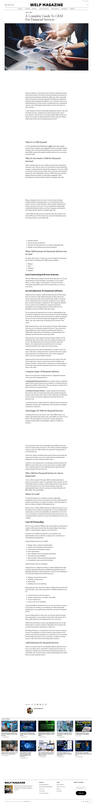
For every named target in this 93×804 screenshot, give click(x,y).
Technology (59, 791)
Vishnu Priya (78, 735)
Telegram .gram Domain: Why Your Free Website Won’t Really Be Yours (9, 734)
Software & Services (61, 786)
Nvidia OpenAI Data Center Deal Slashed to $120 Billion (82, 733)
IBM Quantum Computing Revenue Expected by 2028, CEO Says (83, 754)
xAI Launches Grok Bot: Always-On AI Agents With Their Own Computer (65, 734)
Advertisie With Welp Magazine (45, 786)
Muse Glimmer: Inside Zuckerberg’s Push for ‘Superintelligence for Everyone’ (25, 754)
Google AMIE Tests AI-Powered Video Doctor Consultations (9, 753)
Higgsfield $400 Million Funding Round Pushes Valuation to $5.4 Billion (46, 734)
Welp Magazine (38, 708)
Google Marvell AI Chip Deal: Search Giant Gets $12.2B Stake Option (28, 734)
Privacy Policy (42, 791)
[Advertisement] (46, 82)
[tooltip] (82, 1)
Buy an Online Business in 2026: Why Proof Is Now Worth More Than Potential (46, 754)
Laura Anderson (5, 755)
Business (58, 788)
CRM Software (28, 12)
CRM (50, 146)
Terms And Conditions (43, 793)
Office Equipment (60, 784)
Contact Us (41, 788)
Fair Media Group (27, 801)
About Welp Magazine (44, 784)
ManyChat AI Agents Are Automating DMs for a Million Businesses (64, 754)
